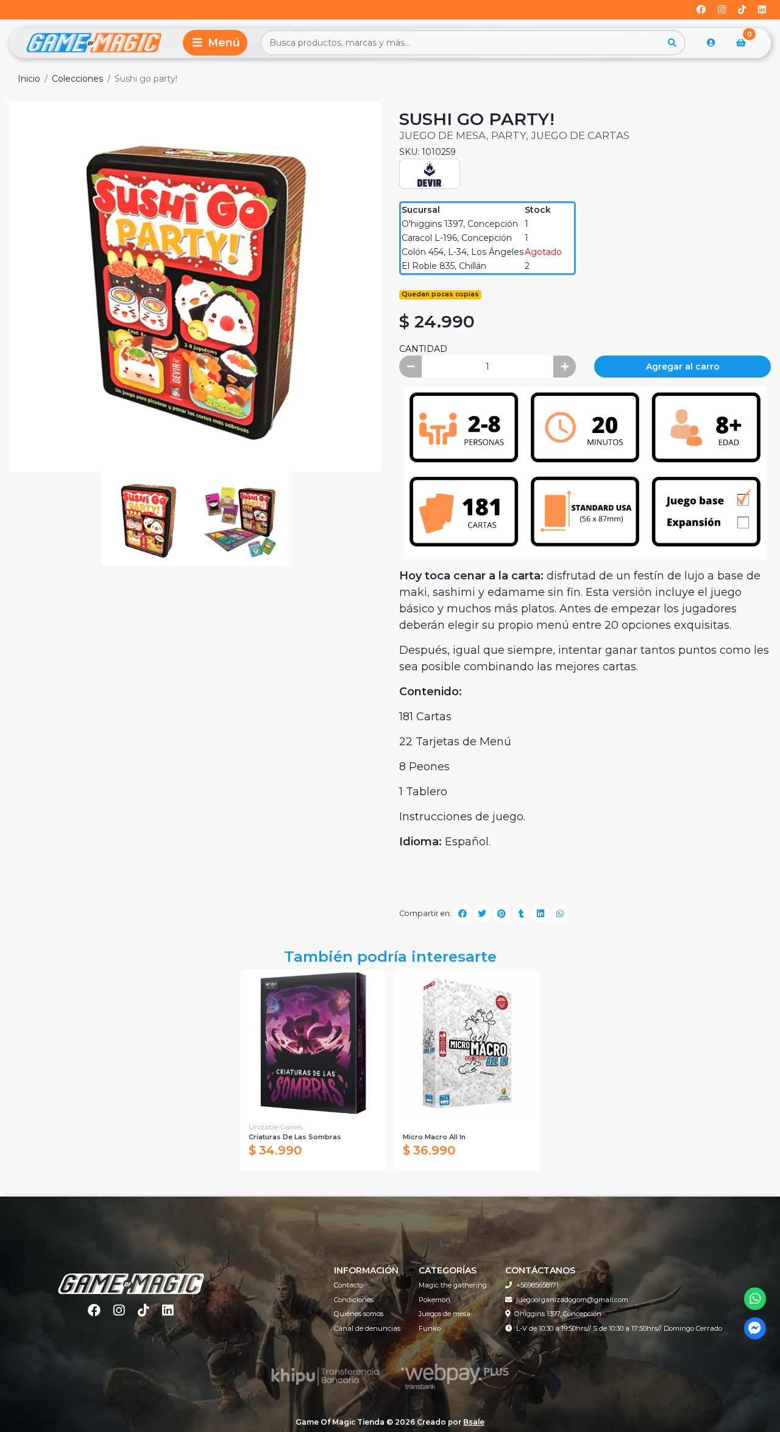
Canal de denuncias (367, 1328)
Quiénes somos (358, 1313)
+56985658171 (537, 1285)
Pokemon (434, 1299)
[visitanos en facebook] (701, 10)
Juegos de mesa (444, 1313)
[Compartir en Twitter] (482, 913)
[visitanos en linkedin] (762, 10)
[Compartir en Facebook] (462, 913)
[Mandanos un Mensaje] (755, 1328)
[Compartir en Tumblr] (521, 913)
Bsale (473, 1422)
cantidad (423, 348)
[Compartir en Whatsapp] (560, 913)
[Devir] (429, 173)
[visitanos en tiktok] (742, 10)
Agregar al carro (683, 366)
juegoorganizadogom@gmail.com (572, 1299)
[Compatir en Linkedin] (540, 913)
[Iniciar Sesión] (711, 42)
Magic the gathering (453, 1285)
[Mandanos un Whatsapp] (755, 1298)
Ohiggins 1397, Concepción (557, 1313)
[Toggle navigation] (215, 42)
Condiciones (354, 1299)
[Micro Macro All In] (467, 1043)
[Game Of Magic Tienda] (93, 42)
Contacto (348, 1285)
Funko (430, 1328)
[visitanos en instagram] (722, 10)
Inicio (29, 78)
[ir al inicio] (131, 1276)
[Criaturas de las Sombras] (313, 1043)
